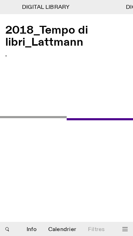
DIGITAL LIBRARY (45, 7)
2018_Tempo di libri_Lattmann (46, 36)
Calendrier (62, 229)
